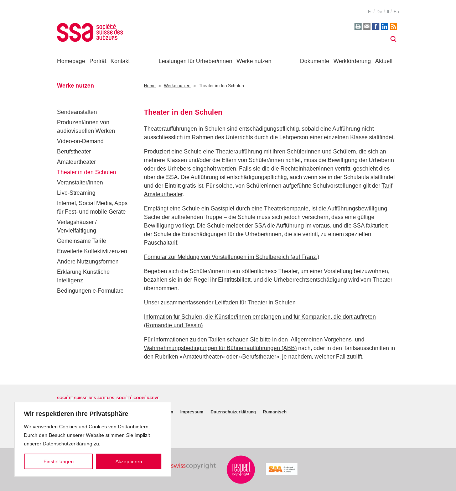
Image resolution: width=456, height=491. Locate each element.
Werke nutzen (254, 61)
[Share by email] (366, 26)
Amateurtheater (76, 162)
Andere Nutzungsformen (88, 261)
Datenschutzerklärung (67, 443)
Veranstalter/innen (80, 182)
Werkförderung (352, 61)
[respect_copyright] (241, 469)
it (388, 11)
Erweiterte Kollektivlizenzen (92, 251)
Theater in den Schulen (86, 172)
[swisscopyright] (187, 466)
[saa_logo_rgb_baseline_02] (281, 469)
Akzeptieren (128, 461)
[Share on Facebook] (375, 26)
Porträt (97, 61)
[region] (92, 439)
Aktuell (384, 61)
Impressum (191, 412)
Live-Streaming (76, 193)
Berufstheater (74, 151)
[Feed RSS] (393, 26)
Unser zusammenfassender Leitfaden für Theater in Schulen (220, 302)
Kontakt (120, 61)
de (379, 11)
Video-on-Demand (80, 141)
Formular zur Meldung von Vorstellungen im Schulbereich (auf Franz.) (231, 257)
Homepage (71, 61)
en (396, 11)
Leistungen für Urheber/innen (195, 61)
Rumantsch (274, 412)
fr (370, 11)
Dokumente (314, 61)
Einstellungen (58, 461)
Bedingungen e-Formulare (90, 291)
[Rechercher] (393, 39)
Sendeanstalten (77, 112)
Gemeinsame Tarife (81, 241)
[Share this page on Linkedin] (384, 26)
